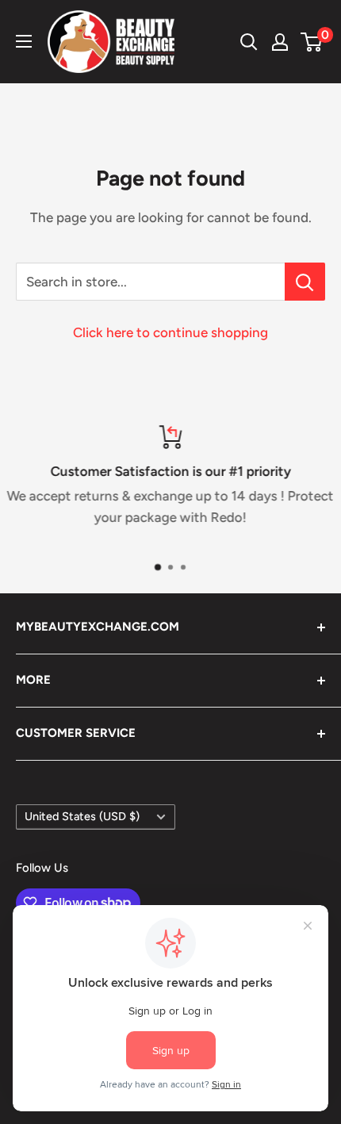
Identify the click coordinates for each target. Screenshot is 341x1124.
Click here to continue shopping (170, 332)
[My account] (280, 42)
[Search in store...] (305, 282)
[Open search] (249, 42)
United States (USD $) (82, 816)
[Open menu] (24, 41)
